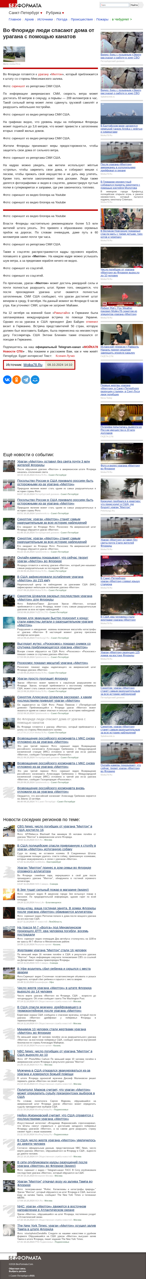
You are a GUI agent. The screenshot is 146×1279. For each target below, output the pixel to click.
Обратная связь (17, 1268)
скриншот (18, 86)
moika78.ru (14, 64)
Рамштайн (61, 313)
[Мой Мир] (35, 379)
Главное (15, 19)
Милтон (56, 74)
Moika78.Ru (33, 365)
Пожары (102, 19)
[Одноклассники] (16, 379)
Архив (29, 19)
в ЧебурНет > (122, 19)
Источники (45, 19)
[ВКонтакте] (7, 379)
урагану (43, 74)
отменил (92, 321)
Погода (61, 19)
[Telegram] (26, 379)
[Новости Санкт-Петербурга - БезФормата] (21, 4)
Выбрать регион (17, 1271)
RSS (32, 1276)
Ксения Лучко (65, 356)
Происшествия (82, 19)
